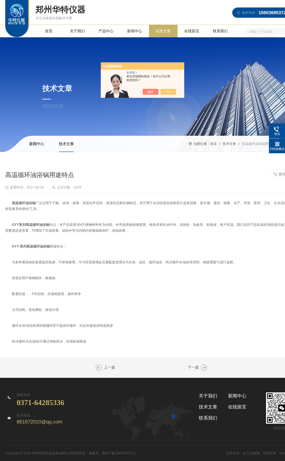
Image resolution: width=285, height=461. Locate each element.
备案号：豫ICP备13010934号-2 (112, 453)
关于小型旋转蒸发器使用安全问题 (204, 367)
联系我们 (220, 31)
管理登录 (269, 453)
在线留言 (191, 31)
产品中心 (105, 31)
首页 (49, 31)
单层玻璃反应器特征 (99, 367)
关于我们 (77, 31)
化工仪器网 (251, 453)
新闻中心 (134, 31)
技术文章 (163, 31)
